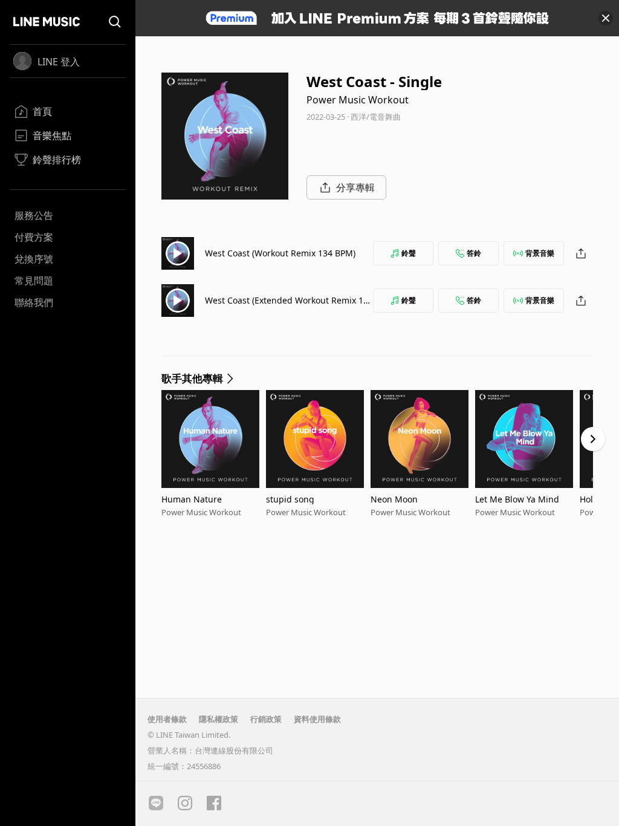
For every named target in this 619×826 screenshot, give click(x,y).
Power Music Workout (357, 99)
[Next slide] (593, 439)
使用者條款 (167, 719)
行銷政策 (266, 719)
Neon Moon (394, 499)
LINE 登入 (58, 61)
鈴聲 (408, 253)
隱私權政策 (218, 719)
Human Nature (191, 499)
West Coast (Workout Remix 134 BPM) (280, 253)
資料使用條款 (317, 719)
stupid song (290, 499)
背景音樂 (539, 253)
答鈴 (474, 253)
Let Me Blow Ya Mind (517, 499)
